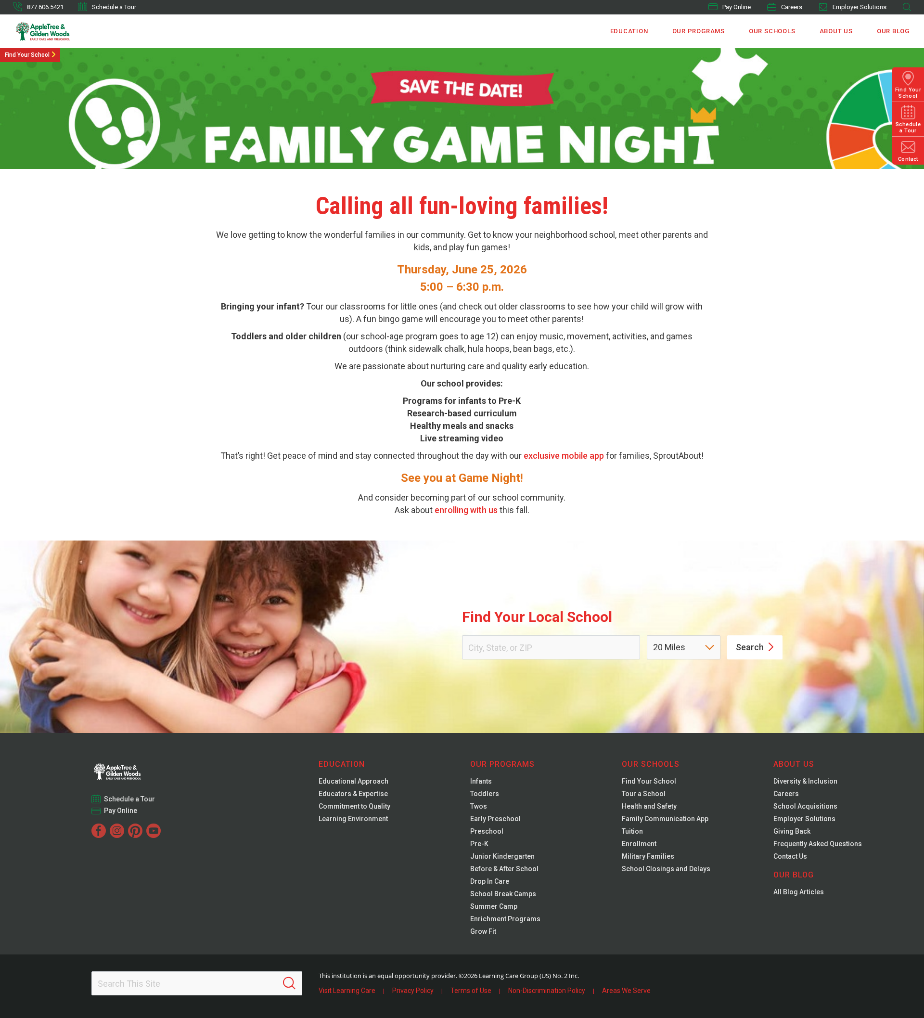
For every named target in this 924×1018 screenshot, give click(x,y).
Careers (791, 7)
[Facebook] (98, 831)
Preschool (486, 831)
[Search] (289, 983)
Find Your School (27, 55)
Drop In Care (489, 881)
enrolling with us (466, 510)
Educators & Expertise (353, 794)
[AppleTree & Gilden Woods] (63, 31)
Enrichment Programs (505, 919)
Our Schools (772, 31)
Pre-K (479, 844)
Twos (478, 806)
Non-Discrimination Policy (546, 990)
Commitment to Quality (354, 806)
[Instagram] (117, 831)
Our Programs (698, 31)
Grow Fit (483, 931)
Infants (481, 781)
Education (629, 31)
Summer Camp (493, 906)
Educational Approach (353, 781)
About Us (836, 31)
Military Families (648, 856)
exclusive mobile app (564, 456)
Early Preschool (495, 819)
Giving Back (791, 831)
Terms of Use (470, 990)
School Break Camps (503, 894)
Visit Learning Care (347, 990)
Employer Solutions (859, 7)
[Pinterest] (135, 831)
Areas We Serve (626, 990)
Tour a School (644, 794)
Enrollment (639, 844)
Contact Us (790, 856)
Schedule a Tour (114, 7)
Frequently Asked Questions (817, 844)
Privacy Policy (413, 990)
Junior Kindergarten (502, 856)
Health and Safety (649, 806)
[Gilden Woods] (137, 769)
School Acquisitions (805, 806)
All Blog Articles (798, 892)
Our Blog (893, 31)
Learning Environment (353, 819)
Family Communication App (665, 819)
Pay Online (736, 7)
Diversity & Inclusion (805, 781)
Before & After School (504, 869)
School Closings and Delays (666, 869)
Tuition (632, 831)
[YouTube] (153, 831)
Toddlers (484, 794)
